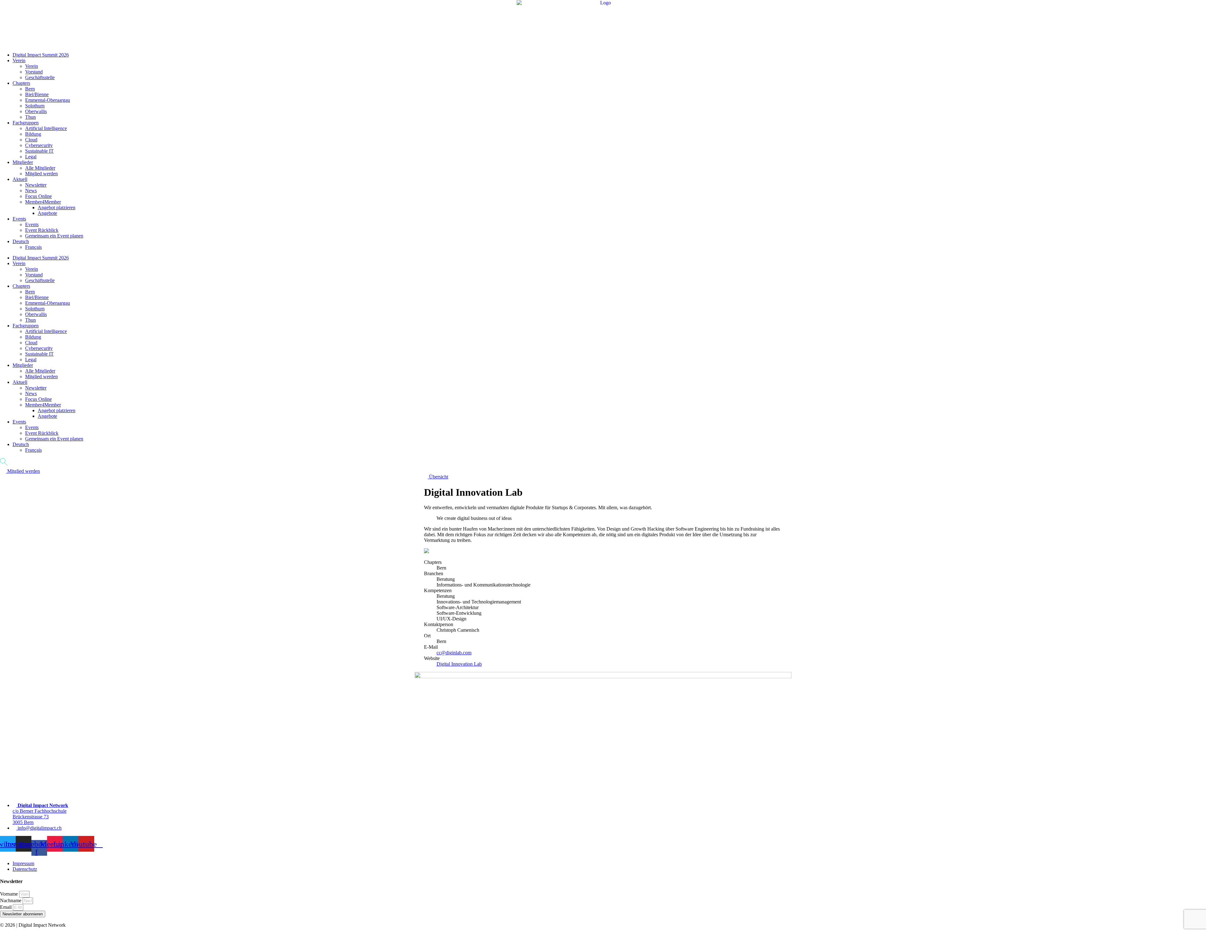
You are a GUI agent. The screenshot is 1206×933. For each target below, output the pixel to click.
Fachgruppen (26, 122)
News (31, 190)
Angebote (47, 213)
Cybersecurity (39, 145)
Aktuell (20, 179)
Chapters (21, 83)
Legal (30, 156)
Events (19, 218)
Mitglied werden (41, 173)
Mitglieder (23, 162)
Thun (30, 117)
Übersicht (438, 476)
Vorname (9, 894)
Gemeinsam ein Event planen (54, 235)
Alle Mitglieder (40, 168)
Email (6, 907)
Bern (30, 88)
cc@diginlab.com (454, 652)
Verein (19, 60)
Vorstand (34, 71)
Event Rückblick (41, 230)
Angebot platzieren (56, 207)
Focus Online (38, 196)
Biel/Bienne (37, 94)
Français (33, 247)
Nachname (11, 900)
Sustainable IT (39, 151)
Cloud (31, 139)
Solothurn (35, 105)
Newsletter (35, 185)
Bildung (33, 134)
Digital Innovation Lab (459, 664)
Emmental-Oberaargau (47, 100)
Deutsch (21, 241)
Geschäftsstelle (40, 77)
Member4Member (43, 202)
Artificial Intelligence (46, 128)
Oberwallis (36, 111)
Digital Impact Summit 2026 (41, 54)
